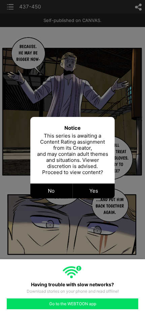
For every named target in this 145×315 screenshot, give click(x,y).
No (51, 191)
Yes (93, 191)
